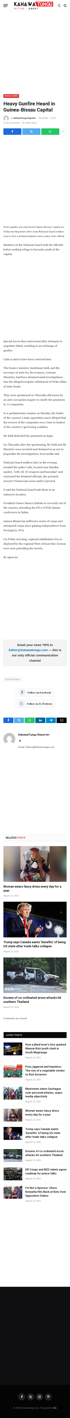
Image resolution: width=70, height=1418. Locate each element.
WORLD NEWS (11, 96)
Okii (54, 1407)
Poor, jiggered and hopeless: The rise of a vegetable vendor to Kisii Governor (45, 1070)
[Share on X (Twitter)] (31, 131)
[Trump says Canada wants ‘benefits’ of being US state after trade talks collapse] (35, 919)
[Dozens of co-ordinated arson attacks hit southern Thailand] (35, 975)
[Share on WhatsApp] (50, 131)
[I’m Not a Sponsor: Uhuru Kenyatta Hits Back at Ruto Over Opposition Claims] (13, 1192)
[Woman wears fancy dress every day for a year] (35, 864)
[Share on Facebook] (12, 131)
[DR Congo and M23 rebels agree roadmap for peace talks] (13, 1173)
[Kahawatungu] (34, 5)
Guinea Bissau (12, 679)
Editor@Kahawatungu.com (29, 650)
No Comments (13, 123)
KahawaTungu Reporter (25, 118)
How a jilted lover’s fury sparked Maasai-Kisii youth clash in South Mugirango (45, 1048)
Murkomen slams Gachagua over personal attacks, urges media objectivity (43, 1092)
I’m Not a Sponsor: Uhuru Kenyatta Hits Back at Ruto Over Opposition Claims (45, 1191)
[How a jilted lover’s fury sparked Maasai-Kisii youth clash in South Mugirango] (13, 1048)
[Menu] (5, 5)
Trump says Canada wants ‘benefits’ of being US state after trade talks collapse (42, 1133)
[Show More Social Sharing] (63, 131)
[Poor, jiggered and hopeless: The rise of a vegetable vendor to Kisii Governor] (13, 1071)
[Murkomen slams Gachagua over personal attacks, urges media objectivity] (13, 1093)
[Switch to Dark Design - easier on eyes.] (59, 5)
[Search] (65, 5)
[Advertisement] (35, 52)
